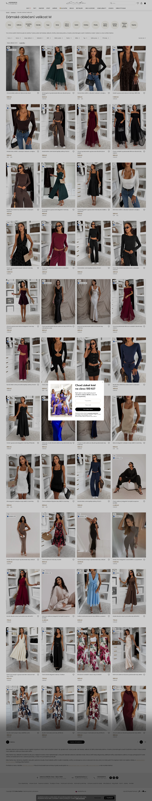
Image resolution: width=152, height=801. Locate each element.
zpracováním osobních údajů (93, 413)
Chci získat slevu (88, 409)
